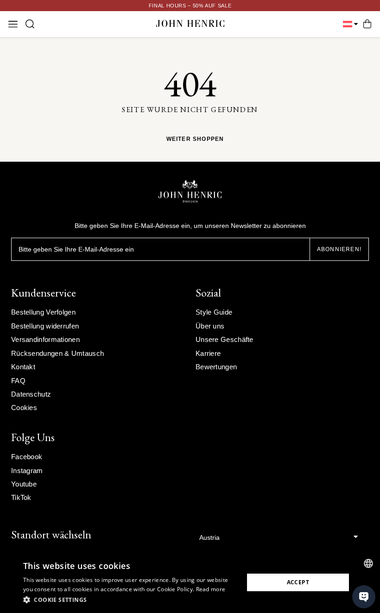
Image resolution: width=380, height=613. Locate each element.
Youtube (24, 484)
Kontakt (23, 367)
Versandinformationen (45, 339)
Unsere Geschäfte (224, 339)
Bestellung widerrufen (45, 326)
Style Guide (214, 312)
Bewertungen (216, 367)
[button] (130, 600)
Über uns (210, 326)
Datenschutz (31, 394)
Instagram (27, 470)
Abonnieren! (339, 249)
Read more (211, 589)
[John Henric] (190, 24)
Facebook (26, 457)
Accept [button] (298, 582)
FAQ (18, 381)
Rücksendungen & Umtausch (57, 353)
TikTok (21, 497)
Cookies (24, 407)
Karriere (208, 353)
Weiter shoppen (195, 139)
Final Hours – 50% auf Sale (190, 5)
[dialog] (190, 582)
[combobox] (368, 563)
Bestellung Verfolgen (43, 312)
